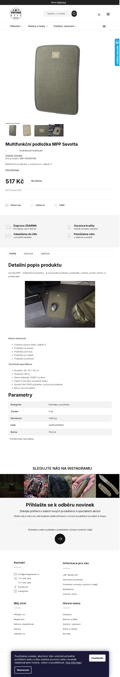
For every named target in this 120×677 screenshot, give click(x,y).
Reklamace (68, 589)
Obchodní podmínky (73, 579)
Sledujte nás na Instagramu (62, 468)
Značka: (13, 155)
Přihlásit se (61, 539)
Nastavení (23, 670)
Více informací (73, 662)
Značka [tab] (45, 253)
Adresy (17, 629)
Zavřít (21, 201)
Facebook (23, 587)
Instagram (23, 591)
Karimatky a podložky (59, 404)
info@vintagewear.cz (28, 574)
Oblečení (67, 614)
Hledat (74, 13)
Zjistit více (61, 2)
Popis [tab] (12, 253)
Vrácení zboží (70, 594)
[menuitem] (16, 26)
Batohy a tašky (70, 619)
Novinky (67, 634)
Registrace (19, 619)
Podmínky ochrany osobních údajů (80, 584)
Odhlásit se (19, 634)
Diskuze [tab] (28, 253)
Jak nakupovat (70, 575)
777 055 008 (24, 578)
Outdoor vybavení (72, 624)
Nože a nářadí (70, 629)
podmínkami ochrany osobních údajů (74, 529)
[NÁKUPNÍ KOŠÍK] (108, 14)
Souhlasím (97, 658)
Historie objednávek (24, 624)
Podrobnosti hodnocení (31, 150)
